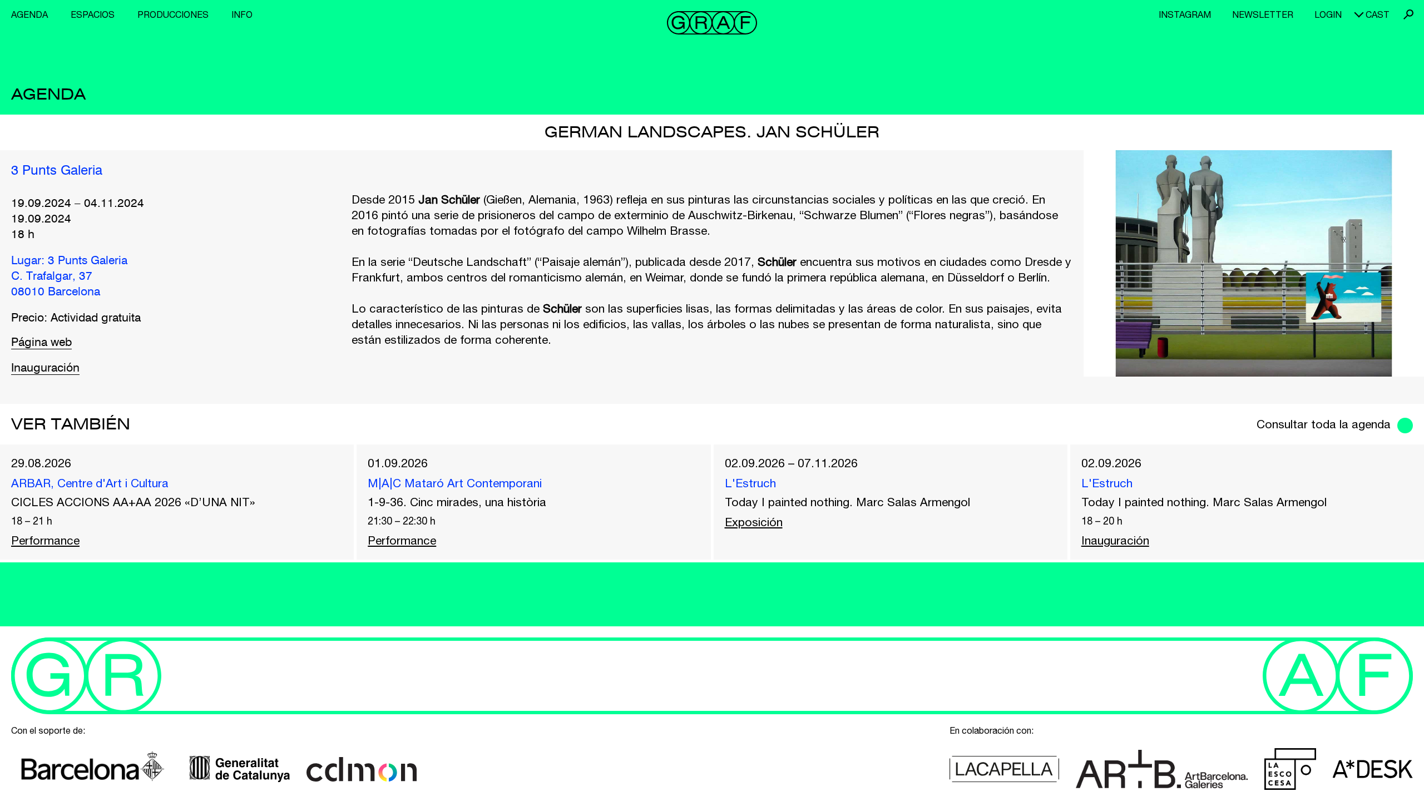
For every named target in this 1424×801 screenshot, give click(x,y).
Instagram (1185, 14)
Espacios (93, 14)
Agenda (29, 14)
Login (1328, 14)
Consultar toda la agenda (1324, 424)
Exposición (754, 521)
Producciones (173, 14)
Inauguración (45, 368)
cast (1378, 14)
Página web (41, 343)
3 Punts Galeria (56, 171)
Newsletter (1262, 14)
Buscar (1408, 14)
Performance (45, 540)
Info (242, 14)
